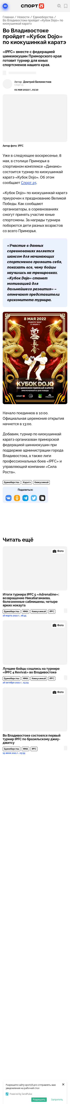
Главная (8, 17)
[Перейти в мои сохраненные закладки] (65, 6)
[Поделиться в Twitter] (34, 498)
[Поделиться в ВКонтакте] (8, 498)
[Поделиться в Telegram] (25, 498)
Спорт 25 (28, 183)
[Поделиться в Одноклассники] (17, 498)
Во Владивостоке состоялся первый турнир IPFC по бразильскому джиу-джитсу (31, 739)
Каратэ (27, 482)
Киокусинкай (41, 482)
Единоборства (43, 17)
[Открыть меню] (5, 6)
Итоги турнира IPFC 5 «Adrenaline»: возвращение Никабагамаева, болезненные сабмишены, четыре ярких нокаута (31, 600)
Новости (23, 17)
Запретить (57, 1099)
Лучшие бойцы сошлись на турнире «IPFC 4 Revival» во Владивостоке (31, 670)
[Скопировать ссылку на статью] (42, 498)
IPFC (52, 611)
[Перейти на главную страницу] (32, 6)
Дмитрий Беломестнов (37, 82)
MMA (25, 611)
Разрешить (39, 1099)
